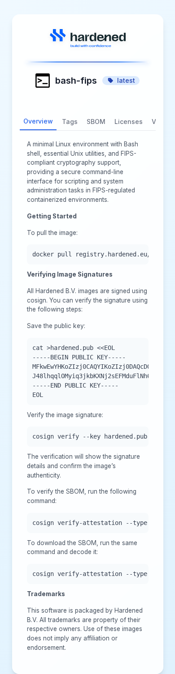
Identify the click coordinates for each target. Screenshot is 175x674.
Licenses (128, 121)
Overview (38, 121)
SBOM (96, 121)
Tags (70, 121)
